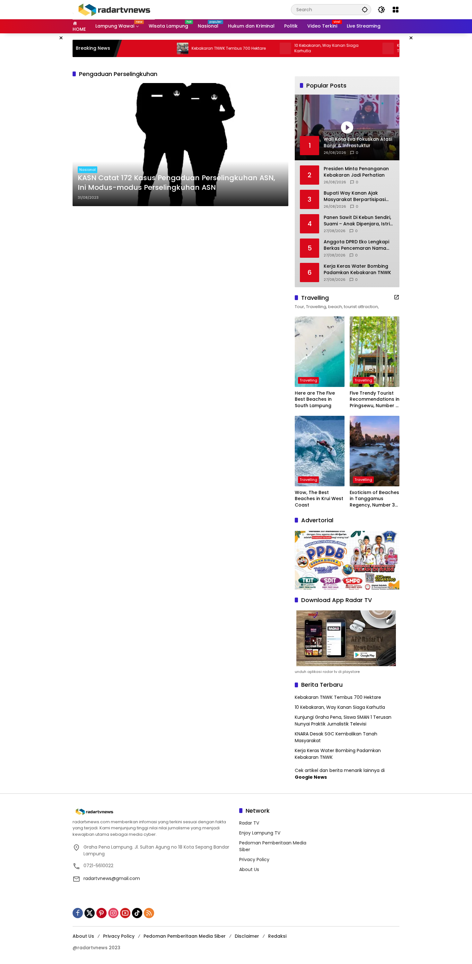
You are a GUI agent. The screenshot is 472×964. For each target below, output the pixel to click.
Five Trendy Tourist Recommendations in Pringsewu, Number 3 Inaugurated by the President (374, 399)
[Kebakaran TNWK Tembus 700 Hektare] (156, 48)
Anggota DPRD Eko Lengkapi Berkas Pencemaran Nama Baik (356, 245)
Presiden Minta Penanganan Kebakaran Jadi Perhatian (356, 172)
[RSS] (149, 913)
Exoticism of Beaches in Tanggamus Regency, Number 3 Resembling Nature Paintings (374, 499)
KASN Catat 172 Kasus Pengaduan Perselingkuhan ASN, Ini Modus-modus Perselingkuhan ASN (176, 183)
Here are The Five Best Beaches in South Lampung (315, 399)
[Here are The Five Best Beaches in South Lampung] (320, 351)
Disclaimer (247, 936)
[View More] (396, 297)
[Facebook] (78, 913)
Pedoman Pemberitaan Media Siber (185, 936)
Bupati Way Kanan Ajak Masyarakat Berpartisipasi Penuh (355, 196)
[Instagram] (113, 913)
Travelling (308, 380)
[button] (364, 9)
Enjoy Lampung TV (259, 833)
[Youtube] (125, 913)
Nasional (87, 169)
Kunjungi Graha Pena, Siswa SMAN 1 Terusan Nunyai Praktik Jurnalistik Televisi (343, 720)
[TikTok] (137, 913)
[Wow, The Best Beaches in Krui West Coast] (320, 451)
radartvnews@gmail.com (111, 878)
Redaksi (277, 936)
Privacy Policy (254, 859)
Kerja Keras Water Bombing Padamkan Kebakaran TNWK (357, 269)
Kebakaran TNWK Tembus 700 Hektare (202, 48)
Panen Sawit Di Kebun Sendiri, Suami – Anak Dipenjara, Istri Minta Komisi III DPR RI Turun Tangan (357, 220)
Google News (311, 777)
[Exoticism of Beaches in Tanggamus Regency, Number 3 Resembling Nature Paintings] (374, 451)
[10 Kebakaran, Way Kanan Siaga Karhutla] (258, 48)
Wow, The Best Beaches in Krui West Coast (319, 499)
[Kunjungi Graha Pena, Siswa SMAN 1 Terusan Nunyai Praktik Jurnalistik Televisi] (361, 48)
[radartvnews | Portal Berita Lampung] (114, 9)
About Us (249, 869)
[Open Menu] (395, 9)
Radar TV (249, 823)
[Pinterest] (101, 913)
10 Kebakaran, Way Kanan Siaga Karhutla (299, 48)
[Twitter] (89, 913)
